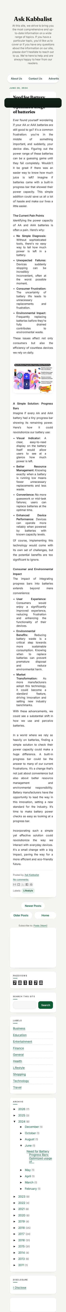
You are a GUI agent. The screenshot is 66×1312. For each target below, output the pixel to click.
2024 (22, 1121)
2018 (22, 1227)
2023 (22, 1196)
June (28, 1145)
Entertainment (22, 1041)
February (31, 1188)
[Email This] (14, 884)
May (28, 1170)
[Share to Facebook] (27, 884)
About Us (16, 78)
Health (17, 1061)
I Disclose (19, 1287)
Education (20, 1035)
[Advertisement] (33, 947)
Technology (21, 1081)
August (30, 1139)
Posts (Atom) (40, 925)
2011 (21, 1265)
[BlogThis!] (18, 884)
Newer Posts (33, 905)
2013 (22, 1258)
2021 (22, 1209)
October (31, 1133)
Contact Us (35, 78)
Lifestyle (28, 890)
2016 (22, 1240)
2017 (22, 1234)
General (18, 1054)
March (29, 1182)
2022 (22, 1203)
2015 (22, 1246)
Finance (18, 1048)
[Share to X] (23, 884)
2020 (22, 1215)
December (32, 1126)
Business (19, 1028)
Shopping (19, 1074)
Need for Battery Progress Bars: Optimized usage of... (39, 1156)
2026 (22, 1109)
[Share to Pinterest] (31, 884)
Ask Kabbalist (33, 19)
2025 (22, 1115)
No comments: (21, 879)
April (28, 1176)
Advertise (54, 78)
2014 (22, 1252)
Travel (17, 1087)
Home (45, 915)
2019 (22, 1221)
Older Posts (20, 915)
